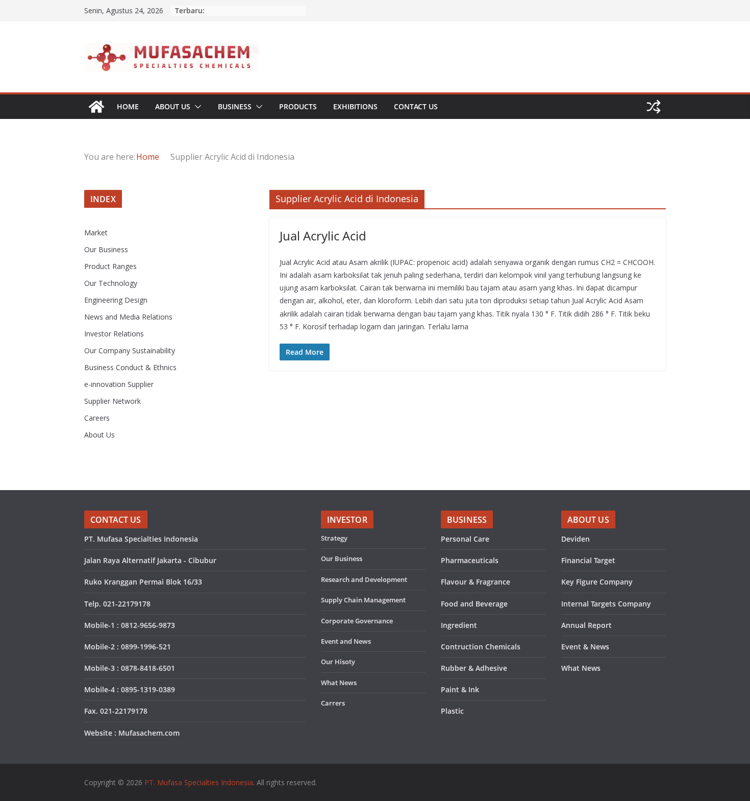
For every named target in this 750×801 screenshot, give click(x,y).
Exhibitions (355, 106)
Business (235, 106)
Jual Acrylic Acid (323, 235)
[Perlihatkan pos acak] (653, 106)
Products (298, 106)
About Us (172, 106)
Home (128, 106)
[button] (196, 107)
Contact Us (416, 106)
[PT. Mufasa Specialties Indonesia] (96, 106)
